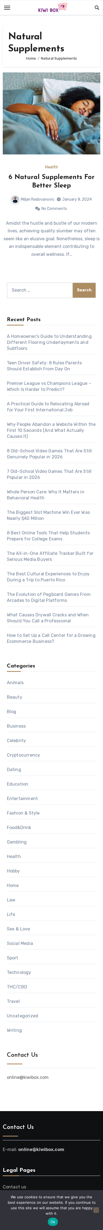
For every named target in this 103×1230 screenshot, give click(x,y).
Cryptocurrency (23, 755)
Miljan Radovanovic (37, 199)
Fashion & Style (23, 813)
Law (11, 900)
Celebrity (16, 740)
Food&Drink (19, 827)
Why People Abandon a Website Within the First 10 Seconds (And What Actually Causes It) (51, 430)
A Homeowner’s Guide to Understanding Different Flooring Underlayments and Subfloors (49, 342)
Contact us (14, 1187)
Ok (53, 1222)
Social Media (20, 943)
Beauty (14, 697)
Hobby (13, 871)
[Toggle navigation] (7, 7)
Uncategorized (22, 1015)
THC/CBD (17, 986)
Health (51, 167)
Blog (11, 711)
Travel (13, 1001)
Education (18, 784)
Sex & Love (18, 929)
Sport (12, 957)
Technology (19, 972)
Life (11, 914)
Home (13, 885)
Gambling (17, 842)
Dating (14, 769)
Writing (14, 1030)
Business (16, 726)
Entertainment (22, 798)
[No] (96, 1210)
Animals (15, 682)
